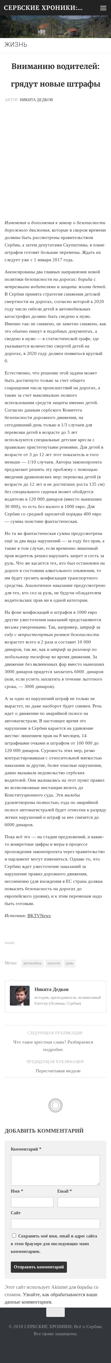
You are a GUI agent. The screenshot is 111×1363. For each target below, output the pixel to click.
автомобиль (32, 963)
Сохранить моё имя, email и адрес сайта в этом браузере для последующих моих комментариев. (54, 1244)
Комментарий (26, 1149)
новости (53, 963)
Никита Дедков (36, 99)
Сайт (16, 1213)
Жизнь (16, 44)
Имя (17, 1191)
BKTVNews (39, 915)
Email (64, 1191)
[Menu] (103, 7)
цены (69, 963)
